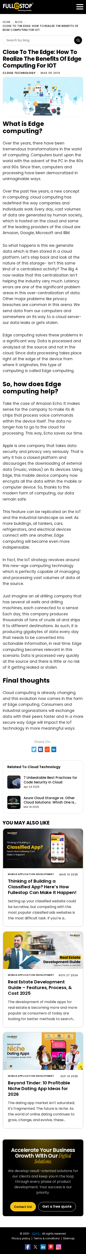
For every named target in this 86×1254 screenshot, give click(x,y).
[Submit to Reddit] (47, 749)
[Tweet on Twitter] (34, 749)
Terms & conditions (47, 1238)
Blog (19, 22)
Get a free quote (57, 1206)
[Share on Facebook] (40, 749)
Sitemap (69, 1238)
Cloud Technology (19, 73)
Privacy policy (21, 1238)
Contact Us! (23, 1206)
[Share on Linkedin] (53, 749)
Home (7, 22)
